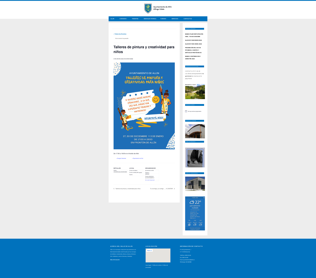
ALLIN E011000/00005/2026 (193, 40)
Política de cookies (157, 265)
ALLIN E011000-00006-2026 (193, 44)
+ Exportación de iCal (137, 158)
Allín (112, 18)
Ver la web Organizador (150, 180)
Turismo (163, 18)
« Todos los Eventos (120, 34)
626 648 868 (188, 262)
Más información (115, 259)
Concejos (122, 18)
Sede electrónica (150, 18)
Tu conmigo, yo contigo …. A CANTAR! (161, 189)
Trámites (135, 18)
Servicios (174, 18)
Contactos (188, 18)
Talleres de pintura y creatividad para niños (127, 189)
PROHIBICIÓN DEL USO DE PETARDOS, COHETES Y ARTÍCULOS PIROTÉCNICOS (193, 50)
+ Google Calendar (121, 158)
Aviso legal (148, 265)
